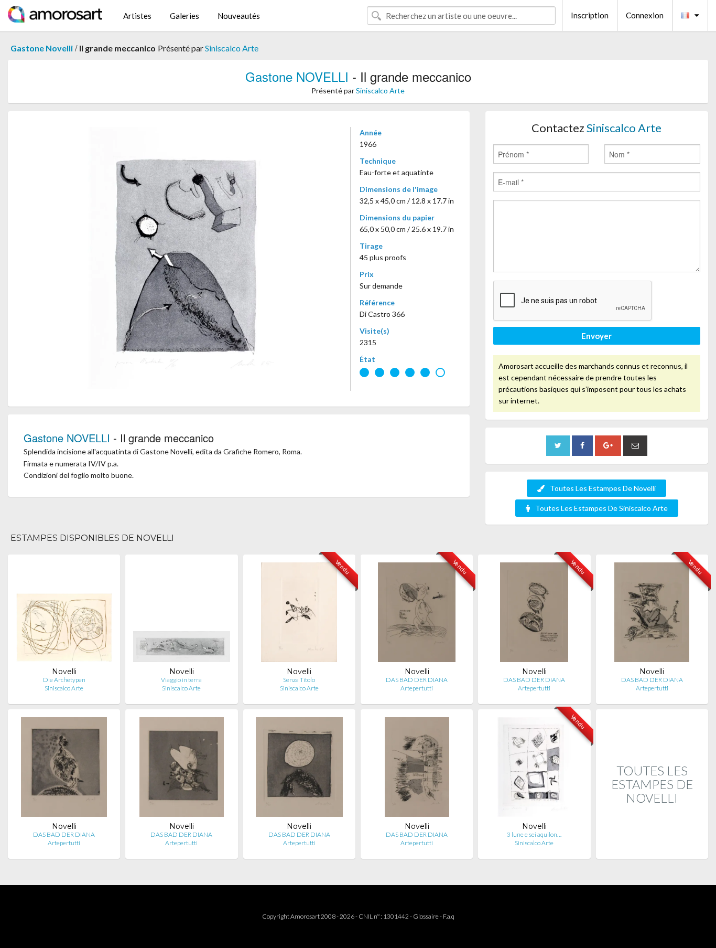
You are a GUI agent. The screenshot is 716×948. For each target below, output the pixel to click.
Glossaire (426, 916)
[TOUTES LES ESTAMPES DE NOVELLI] (652, 848)
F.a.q (448, 916)
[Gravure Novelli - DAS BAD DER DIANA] (299, 769)
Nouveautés (239, 15)
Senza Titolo (299, 680)
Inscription (590, 15)
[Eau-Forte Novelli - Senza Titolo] (299, 615)
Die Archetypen (64, 680)
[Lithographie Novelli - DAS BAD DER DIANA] (416, 615)
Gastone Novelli (41, 48)
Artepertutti (416, 688)
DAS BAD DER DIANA (417, 680)
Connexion (645, 15)
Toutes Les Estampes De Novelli (603, 488)
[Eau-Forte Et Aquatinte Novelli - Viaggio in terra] (181, 615)
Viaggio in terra (181, 680)
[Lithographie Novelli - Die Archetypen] (64, 615)
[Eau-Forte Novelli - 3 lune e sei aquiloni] (534, 769)
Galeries (184, 15)
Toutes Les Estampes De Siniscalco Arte (601, 508)
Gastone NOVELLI (297, 76)
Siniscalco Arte (231, 48)
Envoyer (596, 335)
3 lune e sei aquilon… (534, 834)
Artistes (137, 15)
